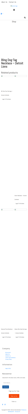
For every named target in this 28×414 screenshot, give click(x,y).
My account (8, 352)
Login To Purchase (6, 99)
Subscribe (5, 387)
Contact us (8, 356)
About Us (7, 354)
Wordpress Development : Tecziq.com (17, 410)
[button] (14, 396)
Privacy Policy (8, 359)
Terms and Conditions (10, 357)
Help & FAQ (8, 368)
